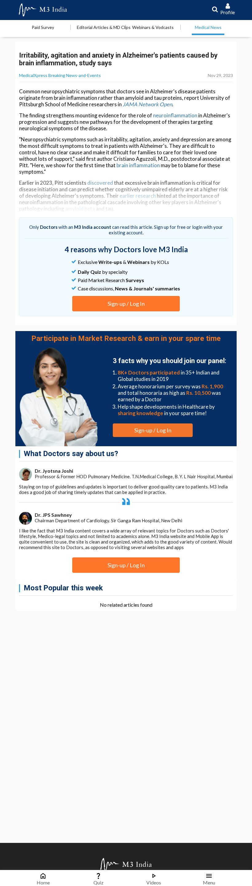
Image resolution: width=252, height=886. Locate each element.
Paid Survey (43, 27)
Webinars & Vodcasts (153, 27)
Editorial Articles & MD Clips (104, 27)
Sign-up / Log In (126, 303)
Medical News (208, 27)
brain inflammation (138, 165)
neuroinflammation (175, 115)
